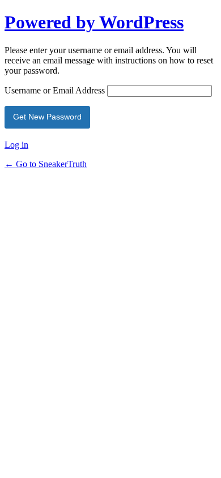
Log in (16, 145)
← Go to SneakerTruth (46, 164)
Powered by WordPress (94, 22)
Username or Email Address (55, 90)
